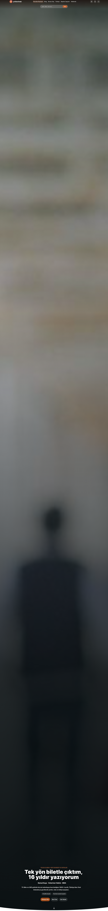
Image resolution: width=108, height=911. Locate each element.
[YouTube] (98, 1)
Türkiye (57, 1)
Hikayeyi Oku (45, 899)
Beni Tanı (54, 899)
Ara (65, 6)
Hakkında (73, 1)
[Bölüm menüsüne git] (54, 908)
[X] (95, 1)
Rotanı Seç (51, 1)
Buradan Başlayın (38, 1)
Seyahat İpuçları (65, 1)
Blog (45, 1)
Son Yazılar (63, 899)
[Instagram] (91, 1)
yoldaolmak (17, 1)
